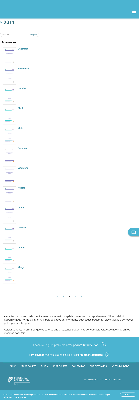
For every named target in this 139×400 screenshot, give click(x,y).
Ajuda (44, 366)
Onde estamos (98, 366)
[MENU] (134, 13)
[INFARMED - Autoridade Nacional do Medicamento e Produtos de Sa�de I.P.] (20, 12)
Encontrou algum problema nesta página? (65, 345)
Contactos (78, 366)
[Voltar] (1, 22)
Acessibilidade (120, 366)
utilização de (17, 397)
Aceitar (128, 394)
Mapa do (28, 366)
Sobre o (60, 366)
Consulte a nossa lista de (66, 354)
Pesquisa (33, 35)
